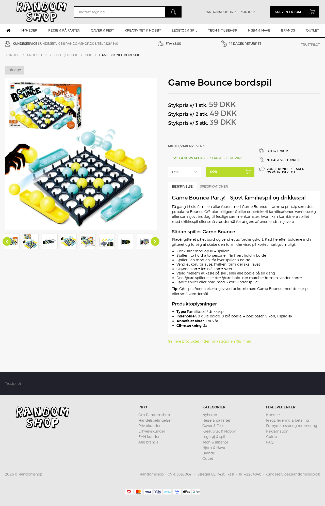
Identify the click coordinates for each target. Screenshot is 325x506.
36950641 (184, 474)
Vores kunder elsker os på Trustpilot (285, 170)
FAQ (270, 442)
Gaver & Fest (102, 30)
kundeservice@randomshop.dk (66, 43)
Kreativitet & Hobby (143, 30)
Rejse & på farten (64, 30)
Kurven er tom (288, 12)
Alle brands (148, 442)
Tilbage (14, 70)
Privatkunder (149, 425)
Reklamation (277, 431)
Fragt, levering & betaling (287, 420)
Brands (288, 30)
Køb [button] (213, 172)
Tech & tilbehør (222, 30)
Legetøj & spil (184, 30)
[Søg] (173, 12)
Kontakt (273, 414)
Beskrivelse (182, 186)
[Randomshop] (42, 12)
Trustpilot (310, 45)
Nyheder (29, 30)
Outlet (312, 30)
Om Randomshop (154, 414)
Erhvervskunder (151, 431)
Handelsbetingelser (155, 420)
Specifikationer (214, 186)
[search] (119, 12)
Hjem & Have (259, 30)
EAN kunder (148, 436)
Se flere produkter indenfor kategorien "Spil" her (209, 341)
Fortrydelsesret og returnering (291, 425)
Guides (272, 436)
